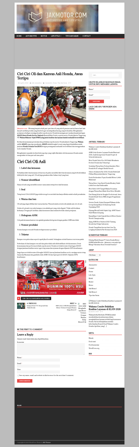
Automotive (31, 36)
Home (19, 36)
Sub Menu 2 (93, 292)
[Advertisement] (69, 54)
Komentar (20, 342)
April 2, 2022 (24, 83)
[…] (105, 326)
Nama (19, 357)
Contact (87, 36)
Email (19, 363)
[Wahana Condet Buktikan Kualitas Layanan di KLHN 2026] (105, 303)
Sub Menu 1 (93, 289)
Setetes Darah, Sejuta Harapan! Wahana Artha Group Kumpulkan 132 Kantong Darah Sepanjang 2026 (104, 204)
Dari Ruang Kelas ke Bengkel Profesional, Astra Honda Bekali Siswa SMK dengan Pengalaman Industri (105, 196)
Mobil (91, 278)
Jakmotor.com (22, 128)
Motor (44, 36)
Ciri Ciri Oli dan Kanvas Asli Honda (36, 298)
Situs (19, 369)
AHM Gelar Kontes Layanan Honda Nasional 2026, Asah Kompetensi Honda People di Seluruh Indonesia (104, 154)
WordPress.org (94, 348)
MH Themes (47, 442)
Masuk (91, 338)
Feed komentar (94, 345)
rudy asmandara (36, 83)
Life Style (55, 36)
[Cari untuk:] (105, 75)
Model (91, 282)
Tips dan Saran (72, 36)
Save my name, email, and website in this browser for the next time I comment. (46, 375)
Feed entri (92, 342)
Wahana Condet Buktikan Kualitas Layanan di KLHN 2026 (105, 308)
